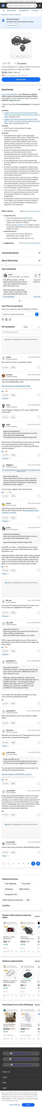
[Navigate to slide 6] (25, 56)
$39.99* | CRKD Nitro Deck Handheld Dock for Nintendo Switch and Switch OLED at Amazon (10, 938)
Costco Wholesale (8, 94)
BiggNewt (9, 465)
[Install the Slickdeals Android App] (21, 1059)
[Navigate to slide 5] (23, 56)
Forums (11, 14)
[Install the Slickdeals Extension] (21, 1053)
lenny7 (8, 503)
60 (6, 63)
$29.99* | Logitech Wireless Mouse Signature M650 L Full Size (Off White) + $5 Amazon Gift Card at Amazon (10, 981)
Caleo (10, 274)
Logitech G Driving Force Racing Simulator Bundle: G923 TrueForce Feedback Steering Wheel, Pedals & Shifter (22, 115)
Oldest (26, 327)
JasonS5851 (10, 790)
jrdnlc (8, 405)
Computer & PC (11, 894)
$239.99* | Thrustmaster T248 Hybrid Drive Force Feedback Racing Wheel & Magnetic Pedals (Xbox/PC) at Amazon (27, 938)
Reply (13, 367)
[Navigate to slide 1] (17, 56)
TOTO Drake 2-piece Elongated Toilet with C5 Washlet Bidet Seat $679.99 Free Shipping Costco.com (27, 1025)
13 (6, 995)
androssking (10, 752)
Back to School (11, 10)
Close (28, 1105)
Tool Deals (35, 10)
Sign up (7, 339)
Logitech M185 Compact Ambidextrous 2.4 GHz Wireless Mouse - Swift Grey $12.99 (27, 981)
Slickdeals (4, 14)
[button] (9, 63)
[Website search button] (35, 5)
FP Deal (29, 218)
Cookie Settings (14, 1105)
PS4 (27, 900)
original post (21, 225)
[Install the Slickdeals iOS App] (21, 1065)
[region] (21, 1100)
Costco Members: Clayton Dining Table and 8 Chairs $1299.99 (10, 1025)
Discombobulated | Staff (33, 243)
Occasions (26, 884)
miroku (8, 357)
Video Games (24, 889)
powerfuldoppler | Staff (33, 211)
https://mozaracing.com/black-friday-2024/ (16, 386)
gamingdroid (10, 661)
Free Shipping (10, 884)
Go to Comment (8, 296)
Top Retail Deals (24, 10)
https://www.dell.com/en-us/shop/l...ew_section (19, 635)
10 (6, 951)
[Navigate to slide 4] (22, 56)
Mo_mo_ (9, 600)
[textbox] (18, 314)
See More (6, 905)
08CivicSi (9, 730)
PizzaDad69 (10, 842)
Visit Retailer (21, 79)
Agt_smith (9, 622)
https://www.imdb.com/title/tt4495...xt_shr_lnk (16, 774)
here (28, 236)
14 (6, 1038)
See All (37, 916)
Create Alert (13, 25)
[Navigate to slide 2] (18, 56)
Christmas (9, 889)
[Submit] (4, 332)
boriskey (9, 374)
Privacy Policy (6, 1098)
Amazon (5, 948)
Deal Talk (18, 14)
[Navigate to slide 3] (20, 56)
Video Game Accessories (13, 900)
